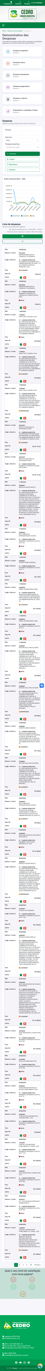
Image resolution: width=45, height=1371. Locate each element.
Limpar (11, 159)
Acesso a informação (15, 31)
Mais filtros (13, 164)
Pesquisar (12, 154)
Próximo (38, 1265)
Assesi (15, 1368)
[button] (15, 216)
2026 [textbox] (8, 140)
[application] (23, 200)
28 (31, 1265)
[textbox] (22, 147)
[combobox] (22, 140)
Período (8, 130)
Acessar (16, 53)
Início (4, 31)
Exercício (8, 137)
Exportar (12, 170)
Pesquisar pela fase (12, 144)
